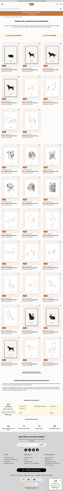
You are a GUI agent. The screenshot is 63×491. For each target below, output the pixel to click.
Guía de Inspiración (9, 457)
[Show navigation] (2, 4)
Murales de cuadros (9, 463)
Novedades (7, 461)
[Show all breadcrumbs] (3, 17)
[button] (55, 484)
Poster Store (34, 487)
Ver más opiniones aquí (31, 419)
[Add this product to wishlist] (18, 43)
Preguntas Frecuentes (50, 461)
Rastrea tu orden (49, 457)
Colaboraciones (28, 461)
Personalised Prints (11, 17)
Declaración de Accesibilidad (31, 463)
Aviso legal (37, 475)
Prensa (26, 459)
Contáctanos (48, 459)
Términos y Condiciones (17, 475)
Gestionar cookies (49, 465)
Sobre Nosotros (28, 457)
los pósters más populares (11, 459)
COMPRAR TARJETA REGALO (32, 470)
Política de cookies (29, 475)
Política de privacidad (46, 475)
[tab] (57, 4)
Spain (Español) (31, 484)
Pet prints (19, 17)
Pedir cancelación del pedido (52, 463)
